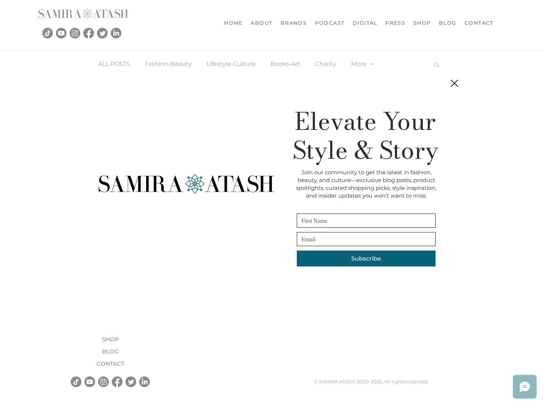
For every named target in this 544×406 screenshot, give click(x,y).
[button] (454, 83)
